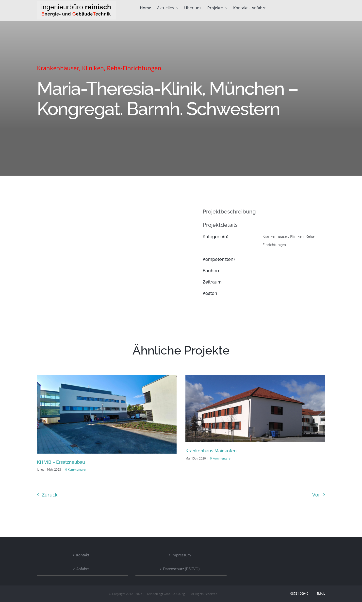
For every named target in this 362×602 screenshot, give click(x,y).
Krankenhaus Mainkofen (211, 450)
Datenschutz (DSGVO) (181, 568)
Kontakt (82, 554)
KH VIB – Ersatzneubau (61, 462)
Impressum (181, 554)
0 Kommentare (75, 469)
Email (320, 593)
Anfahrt (82, 568)
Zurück (50, 494)
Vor (316, 494)
